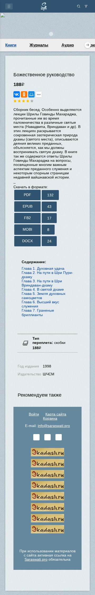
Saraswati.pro (36, 559)
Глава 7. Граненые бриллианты (38, 312)
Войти (34, 414)
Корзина (50, 418)
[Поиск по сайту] (78, 6)
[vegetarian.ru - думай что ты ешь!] (47, 463)
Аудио (67, 45)
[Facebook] (47, 437)
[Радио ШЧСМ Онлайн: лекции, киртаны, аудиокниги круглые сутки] (47, 496)
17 (49, 218)
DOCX (27, 241)
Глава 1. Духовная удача (43, 268)
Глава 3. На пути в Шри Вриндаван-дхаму (42, 283)
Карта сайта (55, 414)
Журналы (39, 45)
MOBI (27, 229)
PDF (27, 195)
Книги (10, 45)
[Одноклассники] (24, 94)
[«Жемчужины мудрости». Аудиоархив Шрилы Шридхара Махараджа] (47, 507)
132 (50, 195)
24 (49, 241)
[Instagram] (58, 437)
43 (49, 206)
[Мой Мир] (31, 94)
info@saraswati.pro (54, 426)
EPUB (27, 206)
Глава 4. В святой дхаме (43, 289)
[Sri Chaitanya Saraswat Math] (47, 452)
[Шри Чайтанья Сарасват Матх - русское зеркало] (47, 485)
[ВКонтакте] (16, 94)
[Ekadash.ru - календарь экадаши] (47, 474)
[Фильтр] (86, 6)
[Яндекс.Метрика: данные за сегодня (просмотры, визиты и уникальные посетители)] (47, 540)
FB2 (27, 218)
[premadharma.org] (47, 529)
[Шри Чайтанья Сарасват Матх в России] (47, 518)
